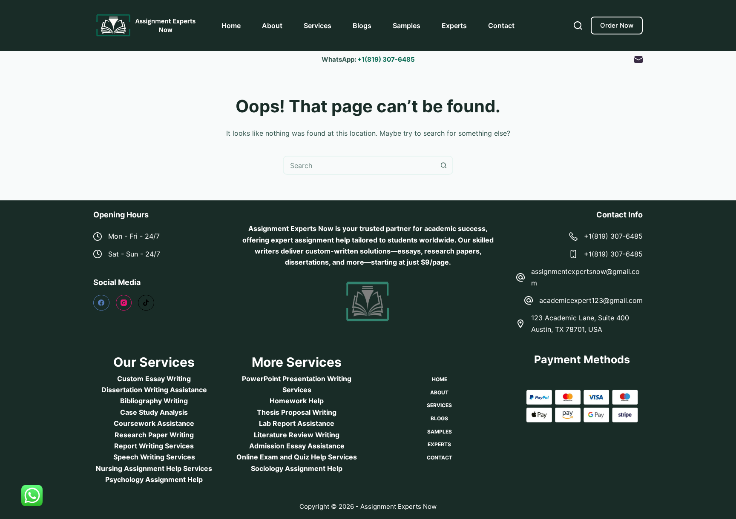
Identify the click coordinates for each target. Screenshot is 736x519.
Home (231, 25)
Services (317, 25)
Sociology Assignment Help (296, 468)
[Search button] (443, 165)
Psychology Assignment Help (154, 479)
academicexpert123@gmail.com (591, 300)
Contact (501, 25)
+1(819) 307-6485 (386, 59)
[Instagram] (124, 303)
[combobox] (359, 165)
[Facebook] (101, 303)
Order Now (616, 25)
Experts (454, 25)
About (272, 25)
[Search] (578, 25)
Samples (406, 25)
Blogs (362, 25)
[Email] (638, 59)
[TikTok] (146, 303)
